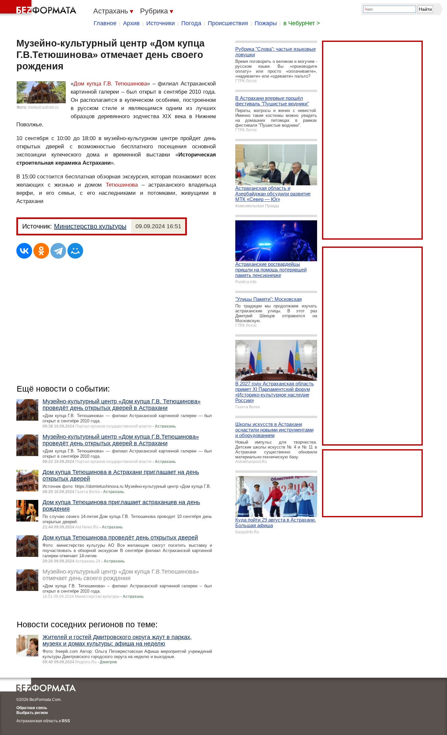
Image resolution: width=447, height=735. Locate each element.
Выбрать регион (32, 712)
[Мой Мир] (75, 251)
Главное (105, 23)
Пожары (266, 23)
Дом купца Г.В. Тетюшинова (110, 84)
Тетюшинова (122, 185)
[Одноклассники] (41, 251)
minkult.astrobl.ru (43, 107)
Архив (131, 23)
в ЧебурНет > (301, 23)
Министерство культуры (90, 226)
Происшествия (228, 23)
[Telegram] (58, 251)
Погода (191, 23)
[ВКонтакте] (24, 251)
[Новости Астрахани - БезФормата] (39, 8)
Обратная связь (31, 708)
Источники (160, 23)
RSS (66, 721)
